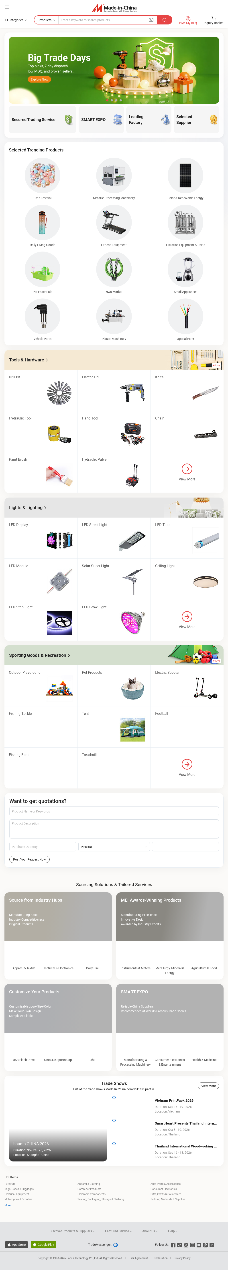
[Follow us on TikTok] (179, 1259)
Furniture (9, 1198)
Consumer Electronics (164, 1203)
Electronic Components (91, 1209)
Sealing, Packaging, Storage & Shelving (100, 1214)
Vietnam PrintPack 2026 (174, 1115)
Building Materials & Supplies (168, 1214)
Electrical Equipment (16, 1209)
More (7, 1220)
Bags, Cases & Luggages (19, 1203)
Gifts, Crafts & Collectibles (166, 1209)
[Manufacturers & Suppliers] (114, 7)
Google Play (43, 1259)
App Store (16, 1259)
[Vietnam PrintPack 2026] (135, 1120)
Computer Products (89, 1203)
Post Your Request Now (29, 859)
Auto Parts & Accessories (166, 1198)
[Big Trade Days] (114, 70)
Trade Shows (114, 1098)
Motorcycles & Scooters (18, 1214)
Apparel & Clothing (88, 1198)
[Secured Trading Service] (114, 879)
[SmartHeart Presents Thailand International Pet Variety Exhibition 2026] (135, 1143)
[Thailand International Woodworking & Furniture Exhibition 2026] (135, 1166)
